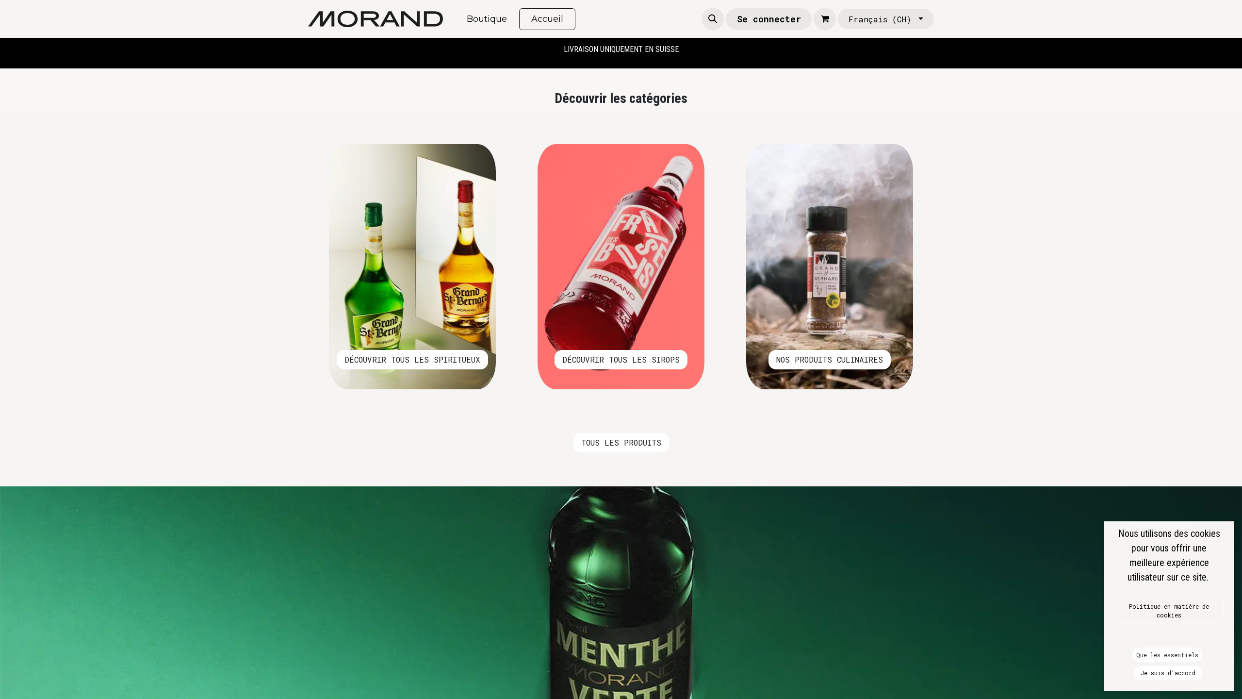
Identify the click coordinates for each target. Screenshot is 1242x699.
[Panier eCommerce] (825, 19)
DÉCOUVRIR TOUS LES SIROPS (621, 359)
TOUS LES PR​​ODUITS (621, 442)
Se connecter (769, 19)
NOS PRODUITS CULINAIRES (829, 359)
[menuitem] (487, 19)
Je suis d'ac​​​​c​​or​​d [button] (1168, 673)
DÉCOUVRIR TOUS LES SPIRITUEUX (412, 359)
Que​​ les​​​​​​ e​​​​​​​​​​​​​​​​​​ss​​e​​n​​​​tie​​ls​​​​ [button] (1167, 655)
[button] (713, 19)
